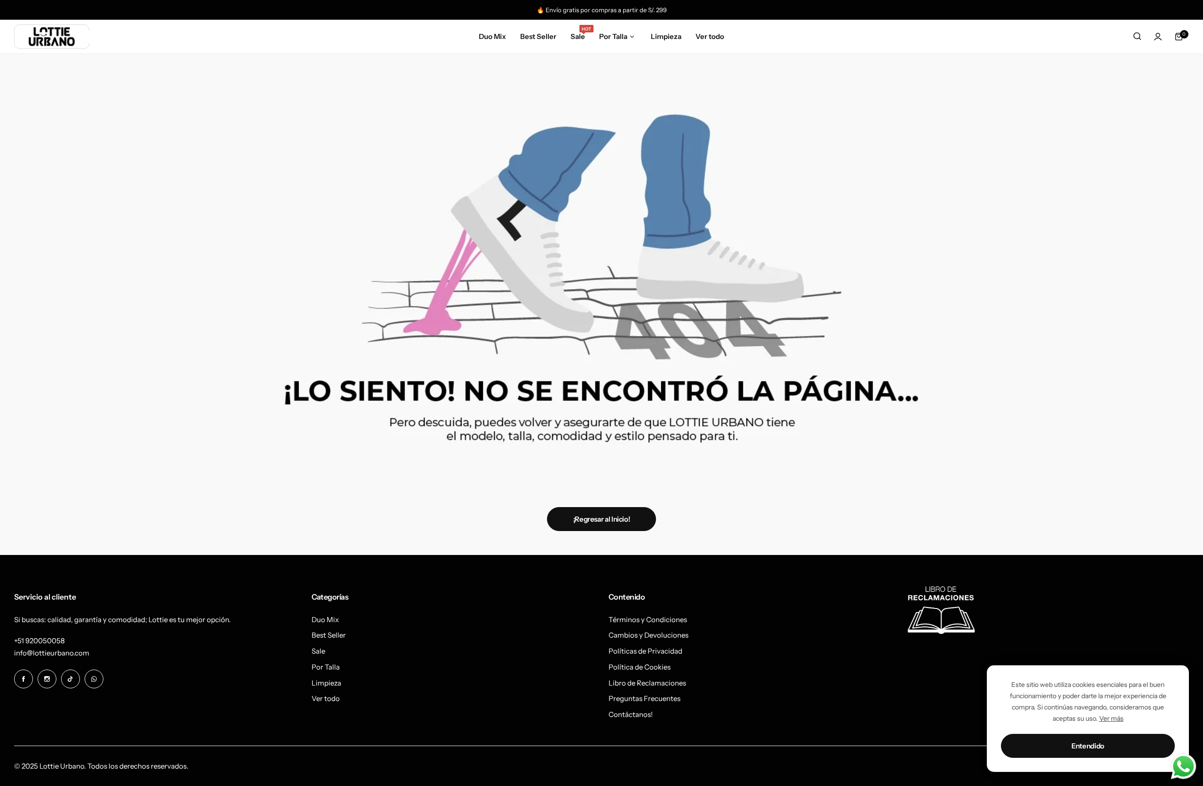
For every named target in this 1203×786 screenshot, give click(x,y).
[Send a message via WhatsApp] (1183, 766)
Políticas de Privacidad (645, 651)
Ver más (1111, 718)
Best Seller (329, 635)
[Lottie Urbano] (51, 36)
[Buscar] (1137, 36)
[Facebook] (23, 679)
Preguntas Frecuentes (644, 698)
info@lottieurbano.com (51, 652)
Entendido (1087, 745)
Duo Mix (325, 619)
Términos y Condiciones (648, 619)
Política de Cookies (640, 667)
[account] (1158, 36)
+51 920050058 (39, 640)
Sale (318, 651)
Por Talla (326, 667)
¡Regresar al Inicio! (601, 519)
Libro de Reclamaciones (647, 682)
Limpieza (326, 682)
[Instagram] (47, 679)
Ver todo (326, 698)
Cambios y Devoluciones (648, 635)
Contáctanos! (631, 714)
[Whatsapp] (94, 679)
